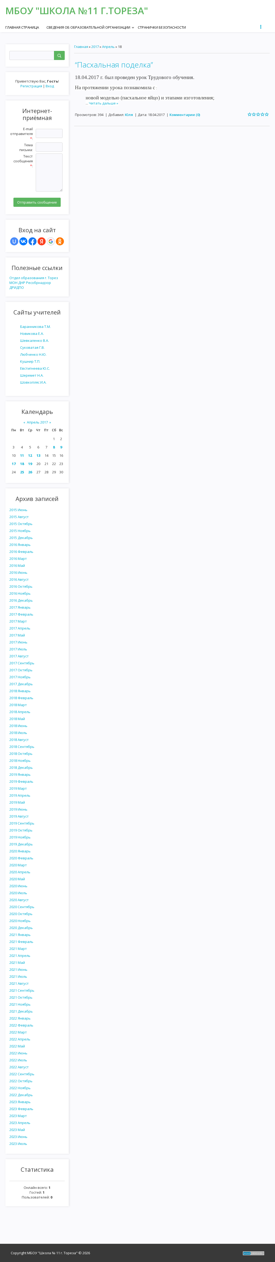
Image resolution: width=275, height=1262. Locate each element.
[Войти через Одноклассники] (60, 241)
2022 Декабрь (21, 1094)
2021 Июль (18, 976)
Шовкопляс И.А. (33, 382)
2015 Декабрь (21, 537)
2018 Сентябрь (21, 746)
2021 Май (17, 962)
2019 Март (18, 788)
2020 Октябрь (20, 913)
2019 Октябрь (20, 830)
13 (38, 455)
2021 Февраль (21, 941)
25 (22, 472)
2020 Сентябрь (21, 906)
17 (14, 463)
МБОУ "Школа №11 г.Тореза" (76, 10)
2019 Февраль (21, 781)
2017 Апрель (19, 628)
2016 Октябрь (20, 586)
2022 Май (17, 1046)
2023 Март (18, 1115)
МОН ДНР (17, 282)
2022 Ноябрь (20, 1087)
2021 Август (19, 983)
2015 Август (19, 516)
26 (30, 472)
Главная (81, 46)
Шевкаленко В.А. (34, 340)
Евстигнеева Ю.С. (35, 368)
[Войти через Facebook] (32, 241)
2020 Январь (20, 851)
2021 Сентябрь (21, 990)
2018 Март (18, 704)
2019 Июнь (18, 809)
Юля (129, 114)
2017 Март (18, 621)
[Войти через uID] (14, 241)
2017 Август (19, 656)
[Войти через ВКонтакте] (23, 241)
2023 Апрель (19, 1122)
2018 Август (19, 739)
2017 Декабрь (21, 683)
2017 (95, 46)
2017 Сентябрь (21, 663)
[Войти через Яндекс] (42, 241)
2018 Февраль (21, 697)
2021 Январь (20, 934)
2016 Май (17, 565)
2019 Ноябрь (20, 837)
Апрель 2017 (37, 422)
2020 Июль (18, 892)
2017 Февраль (21, 614)
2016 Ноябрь (20, 593)
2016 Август (19, 579)
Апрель (108, 46)
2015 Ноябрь (20, 530)
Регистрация (31, 86)
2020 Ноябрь (20, 920)
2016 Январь (20, 544)
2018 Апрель (19, 711)
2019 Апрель (19, 795)
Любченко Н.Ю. (33, 354)
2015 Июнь (18, 509)
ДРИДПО (16, 287)
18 (22, 463)
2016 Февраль (21, 551)
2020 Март (18, 865)
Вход (50, 86)
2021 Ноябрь (20, 1004)
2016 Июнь (18, 572)
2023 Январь (20, 1101)
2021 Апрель (19, 955)
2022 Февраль (21, 1025)
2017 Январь (20, 607)
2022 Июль (18, 1060)
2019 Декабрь (21, 844)
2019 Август (19, 816)
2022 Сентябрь (21, 1074)
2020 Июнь (18, 885)
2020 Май (17, 879)
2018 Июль (18, 732)
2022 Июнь (18, 1053)
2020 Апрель (19, 872)
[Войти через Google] (51, 241)
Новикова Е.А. (32, 333)
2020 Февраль (21, 858)
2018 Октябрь (20, 753)
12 (30, 455)
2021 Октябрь (20, 997)
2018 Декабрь (21, 767)
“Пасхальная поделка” (114, 64)
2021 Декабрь (21, 1011)
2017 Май (17, 635)
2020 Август (19, 899)
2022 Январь (20, 1018)
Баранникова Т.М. (35, 326)
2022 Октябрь (20, 1080)
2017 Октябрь (20, 670)
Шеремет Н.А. (32, 375)
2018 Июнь (18, 725)
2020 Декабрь (21, 927)
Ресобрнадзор (38, 282)
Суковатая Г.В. (32, 347)
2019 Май (17, 802)
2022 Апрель (19, 1039)
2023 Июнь (18, 1136)
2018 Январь (20, 690)
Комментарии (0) (184, 114)
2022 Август (19, 1067)
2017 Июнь (18, 642)
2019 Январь (20, 774)
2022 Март (18, 1032)
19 (30, 463)
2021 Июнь (18, 969)
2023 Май (17, 1129)
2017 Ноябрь (20, 677)
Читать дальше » (103, 103)
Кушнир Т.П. (30, 361)
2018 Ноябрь (20, 760)
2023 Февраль (21, 1108)
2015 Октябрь (20, 523)
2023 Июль (18, 1143)
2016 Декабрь (21, 600)
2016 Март (18, 558)
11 (22, 455)
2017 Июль (18, 649)
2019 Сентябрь (21, 823)
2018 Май (17, 718)
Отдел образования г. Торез (33, 277)
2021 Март (18, 948)
